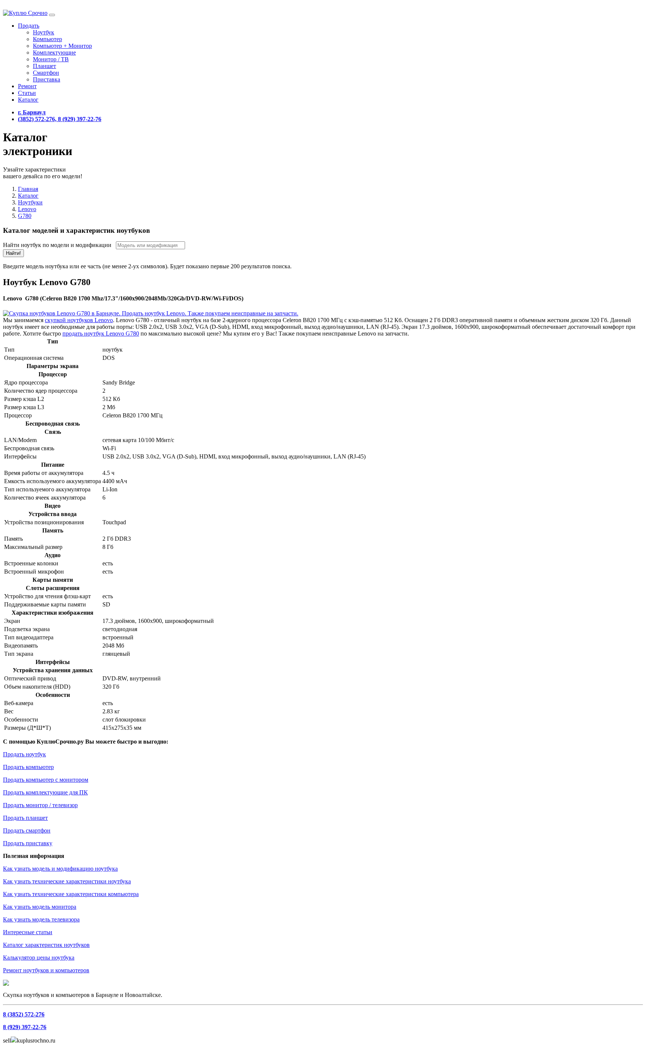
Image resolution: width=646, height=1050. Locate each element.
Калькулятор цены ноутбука (38, 957)
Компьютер (47, 39)
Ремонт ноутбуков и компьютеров (46, 970)
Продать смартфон (26, 830)
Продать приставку (27, 843)
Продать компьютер (28, 767)
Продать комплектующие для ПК (45, 792)
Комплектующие (54, 52)
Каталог (28, 99)
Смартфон (46, 73)
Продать (28, 25)
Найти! (13, 253)
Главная (28, 189)
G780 (24, 216)
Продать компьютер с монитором (45, 779)
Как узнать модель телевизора (41, 919)
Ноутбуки (30, 202)
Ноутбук (43, 32)
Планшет (44, 66)
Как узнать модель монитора (39, 907)
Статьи (27, 93)
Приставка (46, 79)
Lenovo (27, 209)
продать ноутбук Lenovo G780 (100, 333)
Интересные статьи (27, 932)
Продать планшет (25, 818)
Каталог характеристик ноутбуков (46, 945)
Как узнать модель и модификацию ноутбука (60, 868)
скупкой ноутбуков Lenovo (79, 320)
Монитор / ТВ (51, 59)
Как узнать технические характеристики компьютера (71, 894)
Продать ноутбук (24, 754)
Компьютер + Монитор (62, 46)
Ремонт (27, 86)
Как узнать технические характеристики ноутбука (67, 881)
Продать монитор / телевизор (40, 805)
